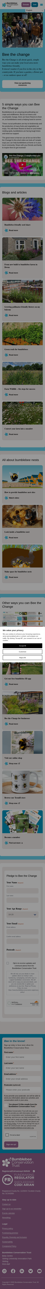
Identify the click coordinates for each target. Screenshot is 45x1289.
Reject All (22, 658)
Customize (22, 652)
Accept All (22, 646)
